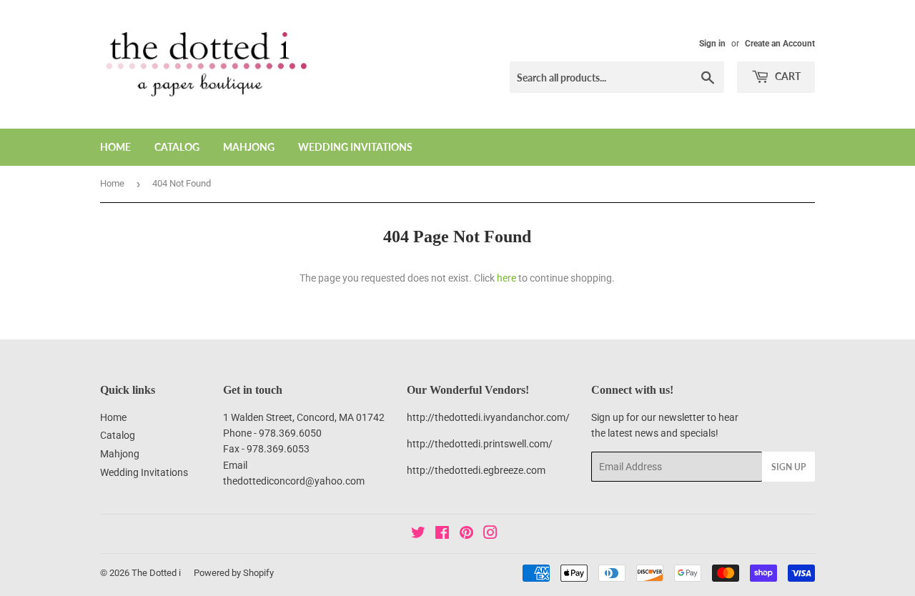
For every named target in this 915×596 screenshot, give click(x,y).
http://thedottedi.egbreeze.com (476, 470)
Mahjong (248, 147)
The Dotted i (156, 572)
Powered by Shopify (234, 572)
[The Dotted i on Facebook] (442, 534)
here (506, 278)
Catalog (176, 147)
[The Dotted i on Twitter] (418, 534)
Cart (787, 76)
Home (115, 147)
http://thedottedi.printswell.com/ (480, 444)
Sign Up (788, 467)
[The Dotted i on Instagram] (490, 534)
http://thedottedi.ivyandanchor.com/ (488, 417)
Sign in (712, 44)
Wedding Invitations (355, 147)
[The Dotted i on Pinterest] (466, 534)
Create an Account (780, 44)
